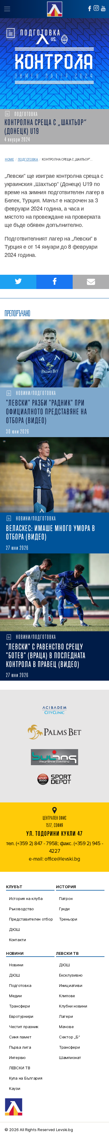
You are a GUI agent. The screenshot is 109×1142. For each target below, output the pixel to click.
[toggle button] (7, 9)
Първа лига (20, 1047)
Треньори (68, 919)
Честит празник (23, 1026)
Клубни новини (73, 1006)
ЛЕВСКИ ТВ (19, 1067)
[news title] (54, 353)
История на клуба (26, 898)
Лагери (66, 1016)
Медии (15, 995)
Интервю (17, 1057)
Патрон (65, 898)
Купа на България (25, 1078)
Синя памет (20, 1036)
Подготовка (28, 159)
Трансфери (19, 1006)
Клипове (67, 995)
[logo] (54, 8)
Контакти (17, 939)
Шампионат (70, 1057)
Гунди (64, 908)
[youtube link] (103, 8)
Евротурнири (21, 1016)
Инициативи (70, 985)
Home (9, 159)
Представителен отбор (31, 919)
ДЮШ (14, 929)
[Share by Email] (90, 282)
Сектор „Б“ (69, 1036)
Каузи (14, 1088)
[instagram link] (96, 8)
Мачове (66, 1026)
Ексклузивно (71, 975)
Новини (16, 964)
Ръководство (21, 908)
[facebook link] (89, 8)
